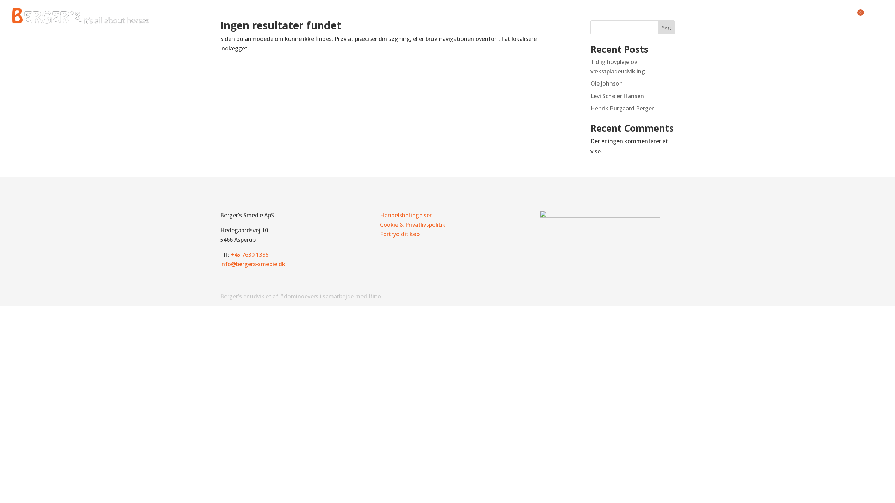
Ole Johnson (606, 83)
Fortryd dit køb (400, 234)
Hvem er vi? (599, 17)
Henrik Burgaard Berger (622, 108)
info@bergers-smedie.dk (252, 264)
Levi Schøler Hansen (617, 96)
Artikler (735, 17)
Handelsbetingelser (406, 215)
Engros (765, 17)
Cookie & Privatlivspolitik (412, 224)
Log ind (836, 17)
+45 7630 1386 (249, 254)
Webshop (703, 17)
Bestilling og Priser (656, 17)
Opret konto (800, 17)
